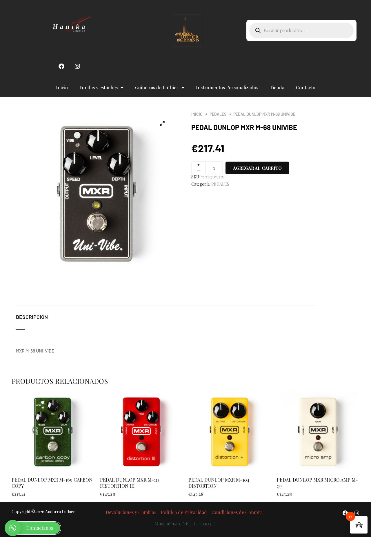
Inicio (62, 87)
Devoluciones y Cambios (131, 512)
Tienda (277, 87)
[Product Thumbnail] (162, 123)
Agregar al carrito (257, 168)
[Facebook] (345, 513)
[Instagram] (356, 513)
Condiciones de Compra (237, 512)
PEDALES (218, 114)
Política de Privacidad (184, 512)
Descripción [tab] (32, 317)
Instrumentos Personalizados (227, 87)
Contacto (305, 87)
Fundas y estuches (98, 87)
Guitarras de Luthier (157, 87)
